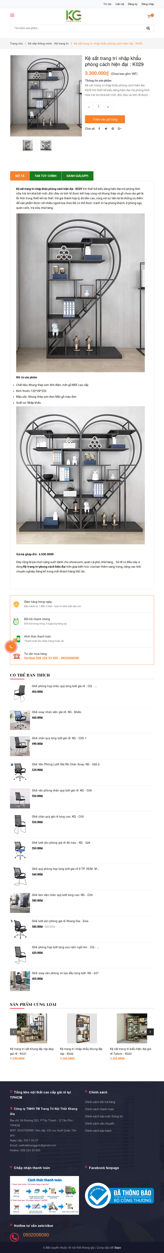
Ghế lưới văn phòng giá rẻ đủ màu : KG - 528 (61, 843)
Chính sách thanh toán (99, 1109)
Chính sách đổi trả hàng (100, 1102)
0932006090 (36, 1234)
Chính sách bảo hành (98, 1130)
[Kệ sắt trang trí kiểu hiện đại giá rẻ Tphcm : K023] (132, 1028)
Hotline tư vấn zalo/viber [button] (33, 1225)
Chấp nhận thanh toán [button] (32, 1167)
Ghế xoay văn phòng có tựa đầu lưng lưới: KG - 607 (65, 973)
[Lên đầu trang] (155, 1241)
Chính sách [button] (98, 1092)
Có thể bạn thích (30, 675)
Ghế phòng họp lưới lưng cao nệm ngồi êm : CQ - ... (65, 947)
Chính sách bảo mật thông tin (104, 1116)
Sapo (117, 1247)
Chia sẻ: (90, 128)
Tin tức (107, 4)
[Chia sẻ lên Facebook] (99, 128)
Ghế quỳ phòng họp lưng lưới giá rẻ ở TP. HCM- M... (65, 869)
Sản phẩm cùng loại (33, 1004)
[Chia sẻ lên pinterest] (113, 128)
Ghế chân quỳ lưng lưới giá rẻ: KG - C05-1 (59, 738)
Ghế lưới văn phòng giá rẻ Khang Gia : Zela (60, 921)
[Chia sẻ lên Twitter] (106, 128)
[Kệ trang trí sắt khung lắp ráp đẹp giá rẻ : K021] (32, 1028)
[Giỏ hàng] (149, 16)
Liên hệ (120, 4)
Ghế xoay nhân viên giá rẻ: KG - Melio (56, 712)
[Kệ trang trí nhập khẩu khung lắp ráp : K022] (82, 1028)
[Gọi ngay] (11, 647)
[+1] (120, 128)
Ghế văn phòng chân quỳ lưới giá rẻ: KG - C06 (62, 790)
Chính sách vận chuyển (99, 1123)
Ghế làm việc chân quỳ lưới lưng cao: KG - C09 (62, 895)
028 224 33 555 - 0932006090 (57, 658)
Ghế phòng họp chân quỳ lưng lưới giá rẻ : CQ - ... (64, 686)
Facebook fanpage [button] (104, 1167)
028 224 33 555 (30, 1150)
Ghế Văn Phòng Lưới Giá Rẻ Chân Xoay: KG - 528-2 (66, 764)
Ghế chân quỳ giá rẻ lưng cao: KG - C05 (58, 816)
